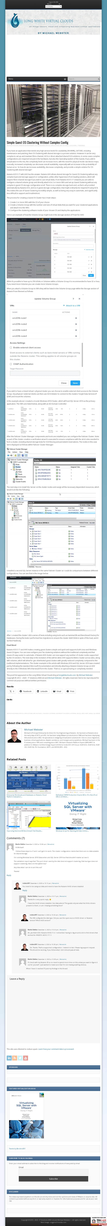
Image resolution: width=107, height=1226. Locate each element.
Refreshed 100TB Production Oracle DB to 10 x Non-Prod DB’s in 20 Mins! (76, 796)
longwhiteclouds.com (67, 675)
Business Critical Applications (49, 145)
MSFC (86, 713)
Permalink (51, 844)
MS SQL (79, 713)
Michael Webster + (64, 1220)
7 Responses (81, 145)
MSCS (83, 713)
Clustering (52, 713)
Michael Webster (18, 145)
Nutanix (65, 145)
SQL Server (96, 713)
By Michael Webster (53, 33)
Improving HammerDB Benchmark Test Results (24, 831)
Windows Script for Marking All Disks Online (72, 831)
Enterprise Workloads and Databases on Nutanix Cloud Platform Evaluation (27, 796)
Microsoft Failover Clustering (66, 713)
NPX (61, 145)
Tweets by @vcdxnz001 (17, 1149)
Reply (9, 875)
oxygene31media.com (58, 1222)
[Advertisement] (53, 55)
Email (21, 1167)
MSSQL (91, 713)
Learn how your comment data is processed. (56, 1049)
